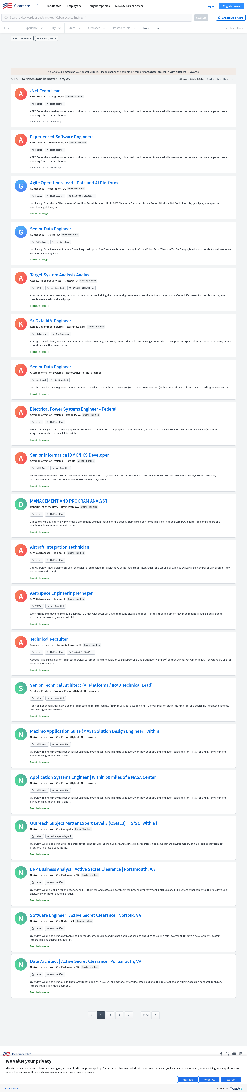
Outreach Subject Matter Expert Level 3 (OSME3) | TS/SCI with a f (93, 823)
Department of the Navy (44, 507)
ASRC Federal (38, 96)
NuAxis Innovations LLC (44, 737)
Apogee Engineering (41, 645)
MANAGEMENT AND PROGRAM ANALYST (68, 501)
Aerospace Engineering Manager (61, 593)
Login (210, 6)
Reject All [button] (209, 1079)
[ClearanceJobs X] (227, 1054)
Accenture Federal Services (45, 280)
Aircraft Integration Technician (59, 547)
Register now (231, 6)
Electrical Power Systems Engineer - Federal (73, 409)
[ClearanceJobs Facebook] (221, 1054)
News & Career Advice (129, 6)
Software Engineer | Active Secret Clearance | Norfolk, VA (85, 915)
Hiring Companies (98, 6)
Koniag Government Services (47, 326)
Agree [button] (231, 1079)
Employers (74, 6)
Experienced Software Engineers (61, 137)
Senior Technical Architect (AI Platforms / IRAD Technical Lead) (91, 685)
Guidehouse (37, 188)
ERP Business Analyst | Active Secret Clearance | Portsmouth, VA (92, 869)
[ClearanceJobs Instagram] (241, 1054)
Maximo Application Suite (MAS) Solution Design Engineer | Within (94, 731)
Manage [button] (188, 1079)
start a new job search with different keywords (171, 71)
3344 (145, 1015)
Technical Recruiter (49, 639)
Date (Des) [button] (223, 79)
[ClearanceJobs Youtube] (234, 1054)
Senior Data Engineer (50, 229)
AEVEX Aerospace (40, 553)
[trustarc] (235, 1088)
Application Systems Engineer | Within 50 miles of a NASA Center (93, 777)
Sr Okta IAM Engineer (50, 321)
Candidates (53, 6)
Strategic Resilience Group (45, 691)
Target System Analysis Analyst (60, 275)
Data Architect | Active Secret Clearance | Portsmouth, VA (85, 961)
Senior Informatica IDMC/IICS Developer (69, 455)
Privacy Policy (11, 1088)
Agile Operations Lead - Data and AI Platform (74, 183)
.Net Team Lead (45, 91)
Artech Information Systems (46, 372)
